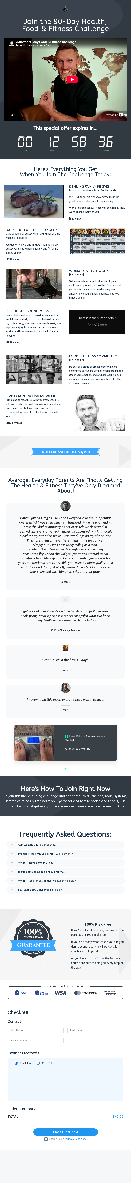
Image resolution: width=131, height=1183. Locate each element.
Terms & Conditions (76, 1139)
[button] (65, 768)
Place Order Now (65, 1132)
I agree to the (68, 1139)
